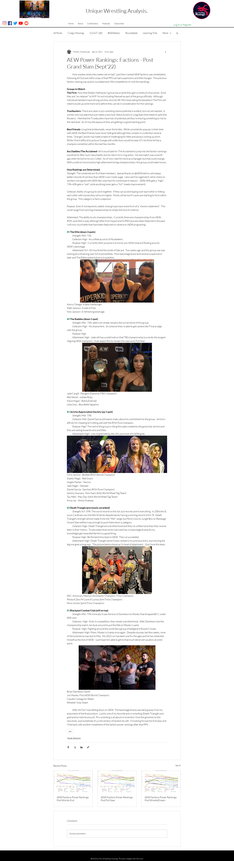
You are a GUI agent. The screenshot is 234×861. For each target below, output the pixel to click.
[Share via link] (88, 747)
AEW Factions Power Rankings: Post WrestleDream (161, 799)
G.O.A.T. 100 (96, 32)
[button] (80, 23)
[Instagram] (4, 23)
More (165, 32)
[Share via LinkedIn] (81, 747)
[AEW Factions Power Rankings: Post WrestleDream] (161, 781)
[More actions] (165, 51)
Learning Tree (150, 32)
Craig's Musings (76, 32)
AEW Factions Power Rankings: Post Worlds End (73, 799)
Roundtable (131, 32)
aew (70, 731)
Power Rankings (74, 738)
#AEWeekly (114, 32)
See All (178, 765)
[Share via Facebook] (68, 747)
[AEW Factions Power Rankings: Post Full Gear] (117, 781)
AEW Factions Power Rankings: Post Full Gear (117, 799)
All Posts (57, 32)
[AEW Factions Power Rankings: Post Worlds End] (73, 781)
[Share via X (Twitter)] (75, 747)
